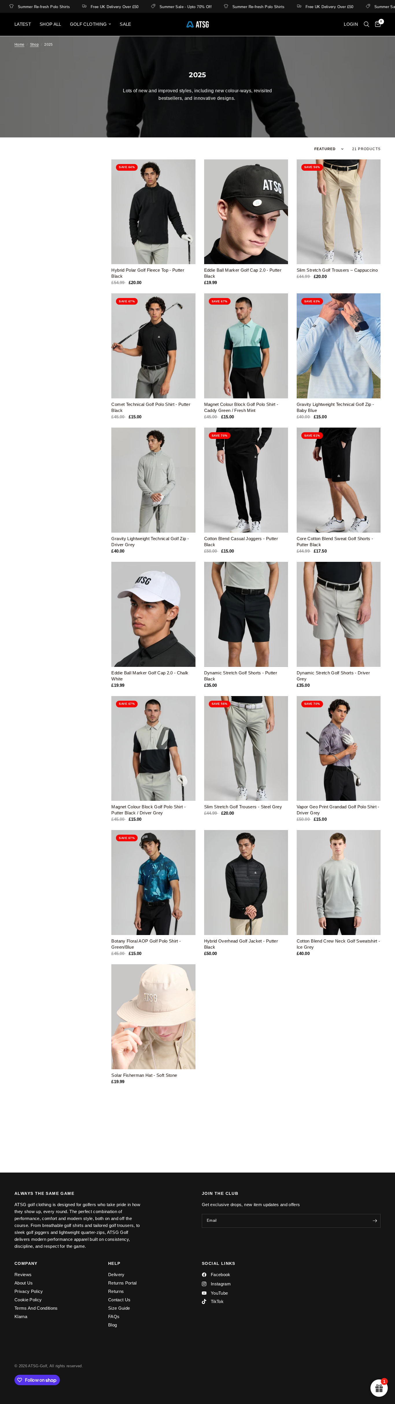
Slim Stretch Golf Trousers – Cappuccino (337, 270)
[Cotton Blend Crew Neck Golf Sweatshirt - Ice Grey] (339, 882)
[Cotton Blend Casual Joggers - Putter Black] (246, 480)
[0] (376, 24)
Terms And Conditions (36, 1308)
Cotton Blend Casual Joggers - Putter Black (241, 541)
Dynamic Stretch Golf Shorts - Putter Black (240, 675)
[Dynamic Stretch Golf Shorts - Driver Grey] (339, 614)
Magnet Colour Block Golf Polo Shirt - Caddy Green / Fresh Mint (241, 407)
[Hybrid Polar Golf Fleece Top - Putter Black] (153, 211)
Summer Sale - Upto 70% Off (159, 7)
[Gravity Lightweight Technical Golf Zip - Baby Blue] (339, 345)
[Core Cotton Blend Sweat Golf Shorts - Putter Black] (339, 480)
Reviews (23, 1274)
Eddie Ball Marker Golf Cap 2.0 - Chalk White (149, 675)
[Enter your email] (375, 1221)
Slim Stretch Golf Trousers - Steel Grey (243, 806)
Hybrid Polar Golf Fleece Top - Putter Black (147, 273)
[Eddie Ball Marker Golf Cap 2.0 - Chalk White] (153, 614)
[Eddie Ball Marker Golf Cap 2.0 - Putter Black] (246, 211)
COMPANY (26, 1263)
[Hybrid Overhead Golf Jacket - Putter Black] (246, 882)
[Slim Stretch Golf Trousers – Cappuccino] (339, 211)
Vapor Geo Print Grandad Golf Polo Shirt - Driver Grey (338, 809)
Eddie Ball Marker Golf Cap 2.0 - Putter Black (242, 273)
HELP (114, 1263)
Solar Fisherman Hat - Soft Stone (144, 1075)
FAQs (113, 1316)
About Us (23, 1282)
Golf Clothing (88, 24)
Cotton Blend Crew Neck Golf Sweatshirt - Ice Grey (338, 944)
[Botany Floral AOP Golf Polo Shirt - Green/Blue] (153, 882)
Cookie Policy (28, 1299)
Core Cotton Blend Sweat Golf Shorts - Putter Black (335, 541)
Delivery (116, 1274)
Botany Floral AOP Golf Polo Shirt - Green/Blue (146, 944)
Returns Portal (122, 1282)
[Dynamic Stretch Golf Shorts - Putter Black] (246, 614)
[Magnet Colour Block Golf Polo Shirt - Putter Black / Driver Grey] (153, 748)
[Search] (366, 24)
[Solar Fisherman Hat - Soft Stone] (153, 1016)
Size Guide (119, 1308)
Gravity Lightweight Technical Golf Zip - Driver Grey (150, 541)
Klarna (20, 1316)
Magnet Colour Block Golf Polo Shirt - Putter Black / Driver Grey (148, 809)
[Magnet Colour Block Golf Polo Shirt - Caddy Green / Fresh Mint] (246, 345)
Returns (116, 1291)
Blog (112, 1324)
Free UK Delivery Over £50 (88, 7)
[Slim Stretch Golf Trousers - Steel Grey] (246, 748)
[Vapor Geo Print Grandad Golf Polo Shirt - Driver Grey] (339, 748)
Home (19, 45)
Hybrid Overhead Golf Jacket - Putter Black (241, 944)
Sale (125, 24)
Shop (34, 45)
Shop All (50, 24)
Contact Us (119, 1299)
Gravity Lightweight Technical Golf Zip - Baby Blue (335, 407)
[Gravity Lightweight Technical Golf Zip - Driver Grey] (153, 480)
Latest (22, 24)
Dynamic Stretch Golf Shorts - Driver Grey (333, 675)
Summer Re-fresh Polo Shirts (232, 7)
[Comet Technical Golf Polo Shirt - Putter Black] (153, 345)
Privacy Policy (28, 1291)
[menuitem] (24, 24)
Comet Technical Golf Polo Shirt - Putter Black (150, 407)
